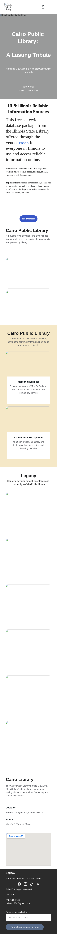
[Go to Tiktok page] (31, 884)
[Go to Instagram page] (25, 884)
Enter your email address (18, 912)
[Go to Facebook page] (19, 884)
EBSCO (24, 143)
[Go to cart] (43, 7)
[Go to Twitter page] (37, 884)
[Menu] (51, 7)
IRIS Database (28, 219)
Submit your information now (25, 927)
